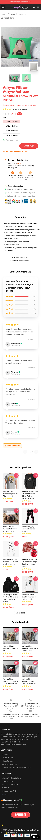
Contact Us (5, 788)
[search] (34, 7)
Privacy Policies (7, 761)
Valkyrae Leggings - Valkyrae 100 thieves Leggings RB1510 (10, 562)
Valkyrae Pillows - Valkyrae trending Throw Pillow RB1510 (29, 681)
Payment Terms (7, 781)
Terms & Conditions (8, 758)
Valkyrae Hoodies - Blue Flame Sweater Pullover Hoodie (29, 597)
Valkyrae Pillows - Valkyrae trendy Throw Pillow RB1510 (30, 648)
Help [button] (37, 837)
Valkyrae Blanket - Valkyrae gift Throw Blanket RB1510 (10, 529)
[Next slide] (36, 46)
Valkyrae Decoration (16, 14)
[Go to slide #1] (14, 78)
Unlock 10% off (5, 830)
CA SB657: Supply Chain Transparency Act (16, 767)
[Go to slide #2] (26, 78)
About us (5, 755)
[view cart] (37, 7)
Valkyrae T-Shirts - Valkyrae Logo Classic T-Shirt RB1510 (10, 493)
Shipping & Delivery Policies (11, 778)
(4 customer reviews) (20, 109)
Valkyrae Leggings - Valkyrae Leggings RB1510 (29, 529)
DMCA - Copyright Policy (10, 764)
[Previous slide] (4, 46)
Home (3, 14)
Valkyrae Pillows (7, 18)
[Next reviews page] (36, 452)
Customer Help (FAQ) (9, 791)
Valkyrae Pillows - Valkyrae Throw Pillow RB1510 (10, 648)
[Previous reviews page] (25, 452)
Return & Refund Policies (10, 784)
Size (4, 118)
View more (20, 613)
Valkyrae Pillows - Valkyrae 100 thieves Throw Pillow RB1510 (10, 681)
